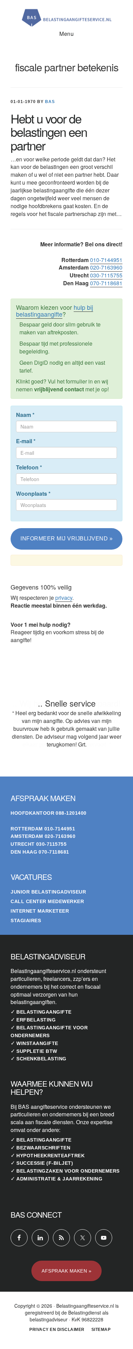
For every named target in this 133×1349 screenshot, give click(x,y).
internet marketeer (40, 911)
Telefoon (29, 467)
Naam (25, 415)
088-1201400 (71, 813)
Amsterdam (27, 836)
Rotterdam (27, 828)
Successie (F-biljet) (44, 1163)
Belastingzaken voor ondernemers (68, 1171)
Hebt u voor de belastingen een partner (49, 132)
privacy (63, 597)
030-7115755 (106, 275)
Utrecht (23, 844)
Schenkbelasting (41, 1058)
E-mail (25, 441)
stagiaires (26, 920)
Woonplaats (33, 493)
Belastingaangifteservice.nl (66, 15)
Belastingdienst (84, 1312)
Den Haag (24, 852)
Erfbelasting (36, 1019)
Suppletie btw (36, 1051)
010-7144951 (106, 260)
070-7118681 (106, 283)
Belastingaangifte (44, 1012)
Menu (66, 34)
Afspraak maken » (66, 1271)
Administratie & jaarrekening (59, 1178)
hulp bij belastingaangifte (54, 310)
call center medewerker (47, 901)
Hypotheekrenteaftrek (50, 1155)
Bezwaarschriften (43, 1147)
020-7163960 (106, 267)
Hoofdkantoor (32, 813)
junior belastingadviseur (48, 892)
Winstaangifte (37, 1043)
